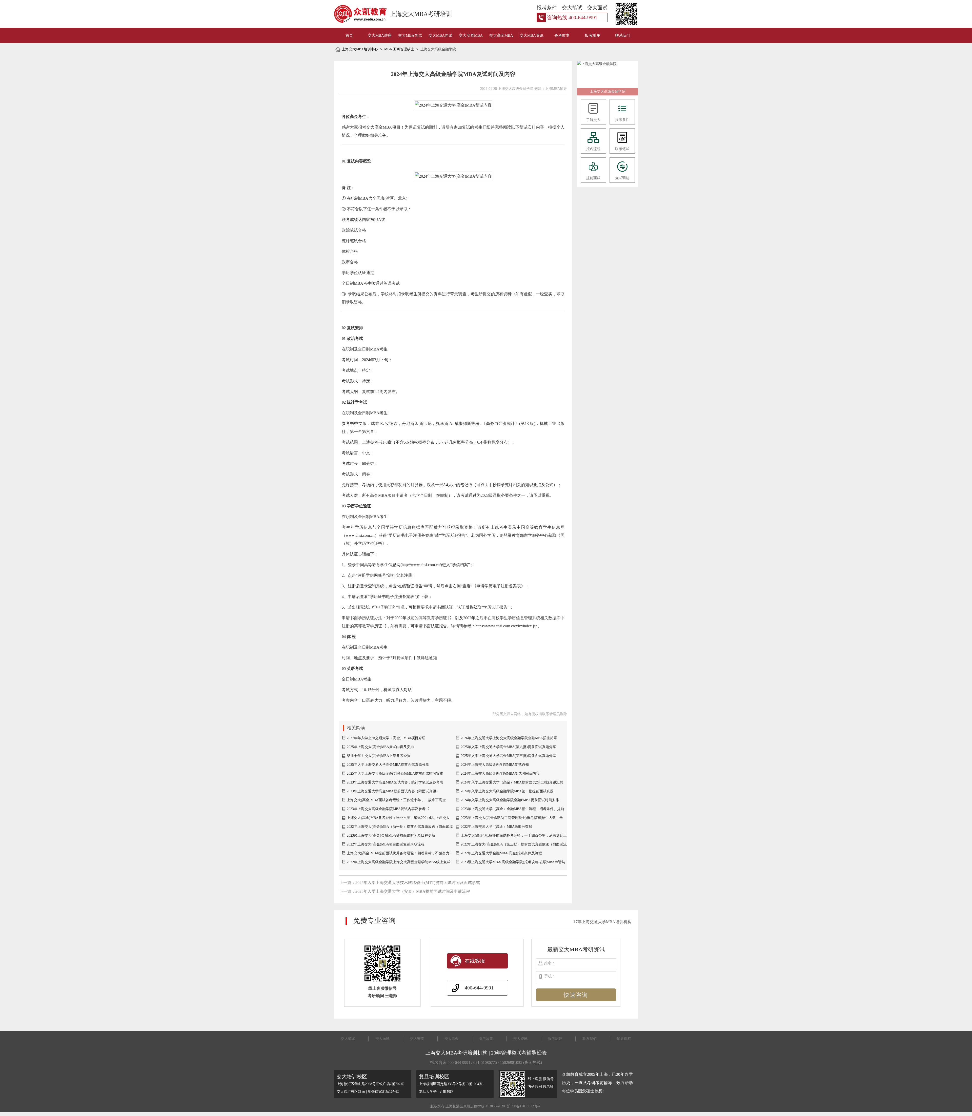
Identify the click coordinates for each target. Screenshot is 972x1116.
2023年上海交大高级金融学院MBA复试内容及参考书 (388, 809)
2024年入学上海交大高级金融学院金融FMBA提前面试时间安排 (510, 800)
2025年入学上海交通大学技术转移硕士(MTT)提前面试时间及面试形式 (417, 882)
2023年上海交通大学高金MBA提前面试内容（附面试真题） (393, 791)
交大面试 (382, 1039)
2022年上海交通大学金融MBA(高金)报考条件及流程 (501, 853)
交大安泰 (417, 1039)
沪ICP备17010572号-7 (523, 1106)
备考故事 (562, 35)
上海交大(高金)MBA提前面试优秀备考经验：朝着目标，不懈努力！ (400, 853)
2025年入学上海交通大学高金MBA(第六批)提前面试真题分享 (508, 747)
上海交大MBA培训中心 (360, 49)
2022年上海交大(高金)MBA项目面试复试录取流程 (385, 844)
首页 (349, 35)
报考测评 (592, 35)
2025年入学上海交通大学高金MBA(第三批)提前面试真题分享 (508, 756)
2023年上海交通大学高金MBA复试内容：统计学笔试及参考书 (395, 782)
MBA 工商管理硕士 (399, 49)
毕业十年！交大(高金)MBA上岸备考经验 (378, 756)
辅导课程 (624, 1039)
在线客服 (475, 961)
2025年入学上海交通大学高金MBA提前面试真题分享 (388, 765)
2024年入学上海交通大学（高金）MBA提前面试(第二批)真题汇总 (512, 782)
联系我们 (622, 35)
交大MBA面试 (440, 35)
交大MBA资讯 (531, 35)
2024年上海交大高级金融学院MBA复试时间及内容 (500, 773)
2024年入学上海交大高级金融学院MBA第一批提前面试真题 (507, 791)
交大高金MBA (501, 35)
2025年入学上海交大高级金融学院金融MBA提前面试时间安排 (395, 773)
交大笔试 (348, 1039)
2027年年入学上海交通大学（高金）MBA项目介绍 (386, 738)
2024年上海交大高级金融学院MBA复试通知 (495, 765)
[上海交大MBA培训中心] (355, 14)
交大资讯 (520, 1039)
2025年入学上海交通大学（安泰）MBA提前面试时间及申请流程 (412, 891)
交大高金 (451, 1039)
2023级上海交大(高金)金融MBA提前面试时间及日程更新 (391, 835)
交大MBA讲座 (380, 35)
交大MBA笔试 (410, 35)
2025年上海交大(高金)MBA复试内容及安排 (380, 747)
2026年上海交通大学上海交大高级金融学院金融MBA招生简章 (509, 738)
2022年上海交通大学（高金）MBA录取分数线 (496, 827)
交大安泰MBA (471, 35)
